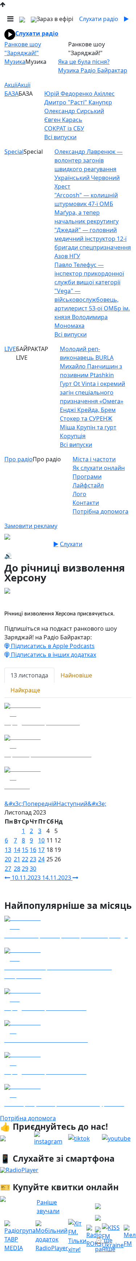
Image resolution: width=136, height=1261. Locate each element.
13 (8, 850)
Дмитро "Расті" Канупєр (78, 102)
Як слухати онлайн (99, 468)
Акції (10, 85)
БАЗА (11, 94)
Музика (14, 62)
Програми (87, 477)
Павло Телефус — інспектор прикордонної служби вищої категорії (89, 273)
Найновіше (76, 675)
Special (14, 152)
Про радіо (18, 459)
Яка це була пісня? (84, 62)
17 (41, 850)
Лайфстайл (88, 485)
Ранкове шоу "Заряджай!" (22, 48)
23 (33, 859)
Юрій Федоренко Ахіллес (79, 94)
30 (33, 869)
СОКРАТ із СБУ (64, 128)
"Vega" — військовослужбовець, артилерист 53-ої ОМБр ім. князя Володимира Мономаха (92, 308)
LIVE (10, 349)
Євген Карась (63, 120)
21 (17, 859)
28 (17, 869)
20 (8, 859)
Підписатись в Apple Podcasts (52, 646)
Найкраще (25, 690)
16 (33, 850)
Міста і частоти (94, 459)
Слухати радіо (36, 33)
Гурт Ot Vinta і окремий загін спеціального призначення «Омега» (92, 392)
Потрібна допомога (100, 511)
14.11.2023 (57, 878)
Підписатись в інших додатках (52, 655)
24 (41, 859)
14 (17, 850)
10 (41, 840)
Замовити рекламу (30, 526)
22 (25, 859)
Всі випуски (60, 137)
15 (25, 850)
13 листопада (29, 675)
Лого (79, 494)
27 (8, 869)
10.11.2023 (26, 878)
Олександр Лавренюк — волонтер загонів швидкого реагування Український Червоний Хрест (88, 169)
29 (25, 869)
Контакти (86, 503)
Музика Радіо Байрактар (92, 70)
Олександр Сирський (74, 111)
